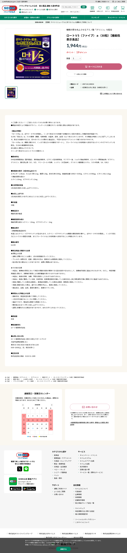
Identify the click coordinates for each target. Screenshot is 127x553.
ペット (56, 475)
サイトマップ (80, 508)
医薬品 (56, 455)
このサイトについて (82, 522)
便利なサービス (26, 12)
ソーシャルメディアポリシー (85, 519)
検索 (83, 7)
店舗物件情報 (80, 500)
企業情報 (78, 494)
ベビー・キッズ (59, 469)
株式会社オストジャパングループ (20, 533)
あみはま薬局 (78, 537)
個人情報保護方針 (81, 514)
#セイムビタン (74, 12)
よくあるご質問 (120, 1)
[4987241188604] (11, 92)
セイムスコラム (85, 458)
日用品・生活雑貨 (60, 466)
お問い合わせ (92, 407)
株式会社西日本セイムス (111, 533)
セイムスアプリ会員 (87, 461)
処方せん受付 (53, 9)
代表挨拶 (78, 491)
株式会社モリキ (90, 533)
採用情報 (78, 497)
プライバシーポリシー (42, 545)
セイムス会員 (41, 9)
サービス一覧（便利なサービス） (92, 472)
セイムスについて (27, 9)
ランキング (95, 17)
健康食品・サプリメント (63, 458)
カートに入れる (95, 66)
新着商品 (74, 17)
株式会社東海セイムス (70, 533)
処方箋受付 (84, 466)
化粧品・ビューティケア (62, 461)
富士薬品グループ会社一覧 (84, 503)
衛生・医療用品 (59, 464)
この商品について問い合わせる (112, 94)
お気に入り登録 (81, 74)
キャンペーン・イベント (116, 17)
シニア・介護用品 (60, 472)
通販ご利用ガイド (103, 1)
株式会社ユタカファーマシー (56, 537)
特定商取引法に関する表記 (84, 511)
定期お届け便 (84, 469)
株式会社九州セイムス (47, 533)
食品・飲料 (58, 478)
